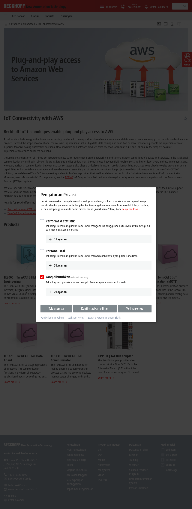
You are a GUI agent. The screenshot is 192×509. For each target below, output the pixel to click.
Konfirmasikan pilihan (95, 308)
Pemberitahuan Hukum (52, 318)
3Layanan (60, 265)
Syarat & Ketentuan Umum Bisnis (104, 318)
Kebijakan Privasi (76, 318)
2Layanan (60, 292)
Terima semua (134, 308)
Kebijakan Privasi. (131, 209)
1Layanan (60, 239)
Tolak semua (56, 308)
